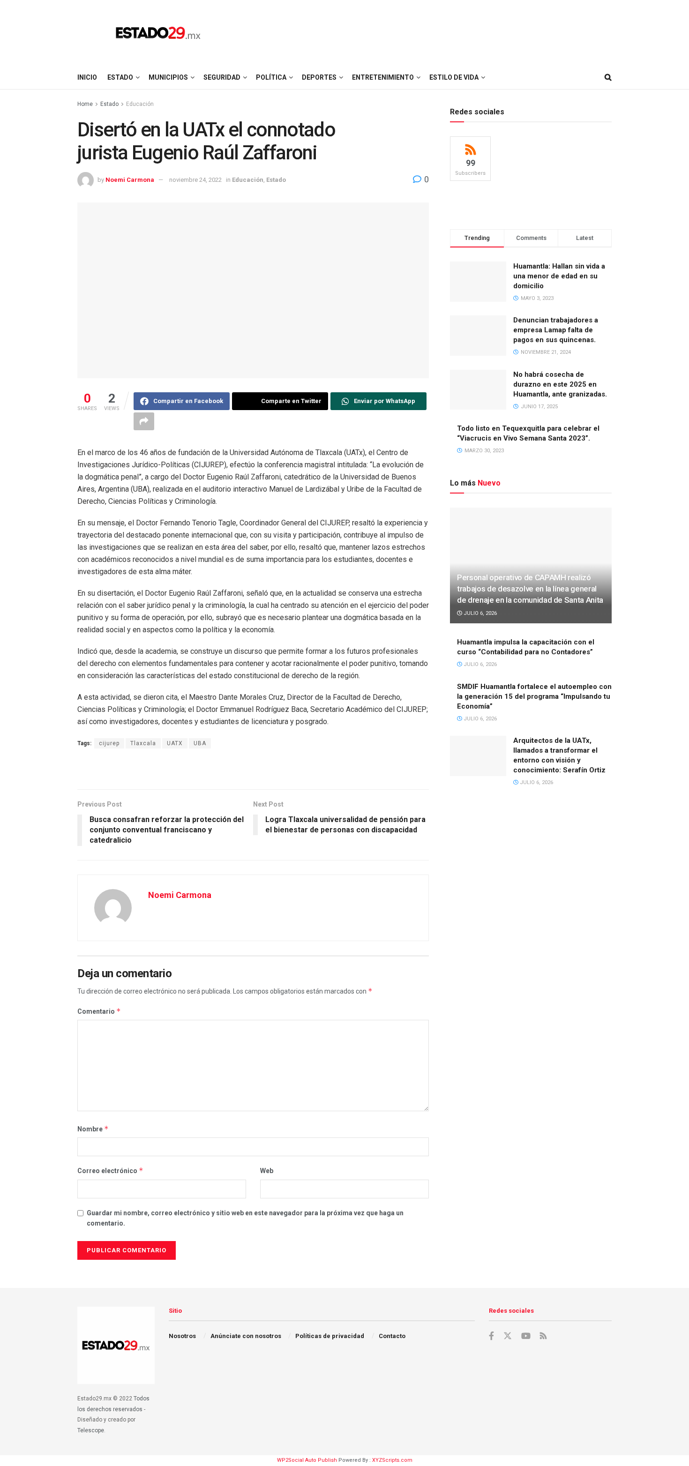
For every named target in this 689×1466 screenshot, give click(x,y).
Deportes (319, 77)
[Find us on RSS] (543, 1336)
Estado (120, 77)
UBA (200, 743)
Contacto (392, 1335)
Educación (140, 104)
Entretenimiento (383, 77)
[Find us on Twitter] (507, 1336)
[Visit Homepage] (158, 32)
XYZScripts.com (392, 1460)
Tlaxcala (143, 743)
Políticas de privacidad (329, 1335)
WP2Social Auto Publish (307, 1460)
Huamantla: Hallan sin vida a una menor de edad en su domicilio (559, 276)
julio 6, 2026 (479, 613)
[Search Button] (608, 77)
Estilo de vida (454, 77)
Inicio (87, 77)
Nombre (93, 1128)
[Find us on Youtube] (526, 1336)
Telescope (90, 1430)
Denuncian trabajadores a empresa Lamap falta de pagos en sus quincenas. (555, 330)
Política (271, 77)
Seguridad (221, 77)
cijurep (109, 743)
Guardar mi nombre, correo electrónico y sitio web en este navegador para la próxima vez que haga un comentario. (245, 1218)
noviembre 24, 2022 (195, 179)
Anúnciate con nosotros (245, 1335)
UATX (175, 743)
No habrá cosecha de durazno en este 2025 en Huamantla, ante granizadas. (560, 384)
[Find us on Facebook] (491, 1336)
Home (85, 104)
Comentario (99, 1011)
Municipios (168, 77)
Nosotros (182, 1335)
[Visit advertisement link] (253, 770)
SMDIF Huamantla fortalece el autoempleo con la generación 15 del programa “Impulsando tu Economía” (534, 696)
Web (266, 1170)
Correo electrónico (110, 1170)
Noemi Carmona (129, 179)
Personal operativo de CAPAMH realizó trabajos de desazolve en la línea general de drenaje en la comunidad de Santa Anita (530, 589)
